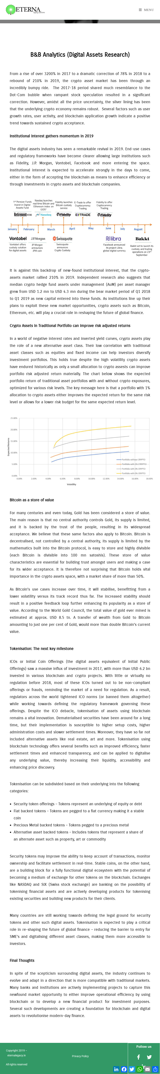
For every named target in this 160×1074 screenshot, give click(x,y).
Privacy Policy (80, 1056)
